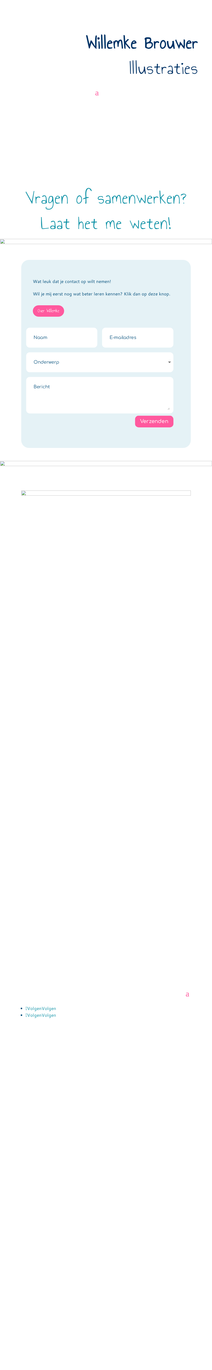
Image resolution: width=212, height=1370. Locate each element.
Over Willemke (48, 310)
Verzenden (154, 421)
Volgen (49, 1008)
